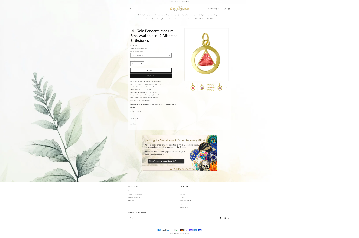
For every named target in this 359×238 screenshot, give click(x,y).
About (182, 191)
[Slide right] (226, 87)
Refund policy (184, 207)
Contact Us (183, 197)
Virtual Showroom (185, 200)
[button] (130, 9)
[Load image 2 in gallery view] (202, 87)
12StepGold (176, 233)
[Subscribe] (160, 218)
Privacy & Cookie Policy (135, 194)
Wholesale (183, 194)
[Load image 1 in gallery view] (193, 87)
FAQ (129, 191)
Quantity (132, 60)
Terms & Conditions (134, 197)
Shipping (132, 48)
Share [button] (134, 124)
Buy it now (151, 76)
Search (182, 204)
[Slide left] (186, 87)
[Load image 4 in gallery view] (220, 87)
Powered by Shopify (184, 233)
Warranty (131, 200)
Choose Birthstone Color (136, 51)
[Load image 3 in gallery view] (211, 87)
